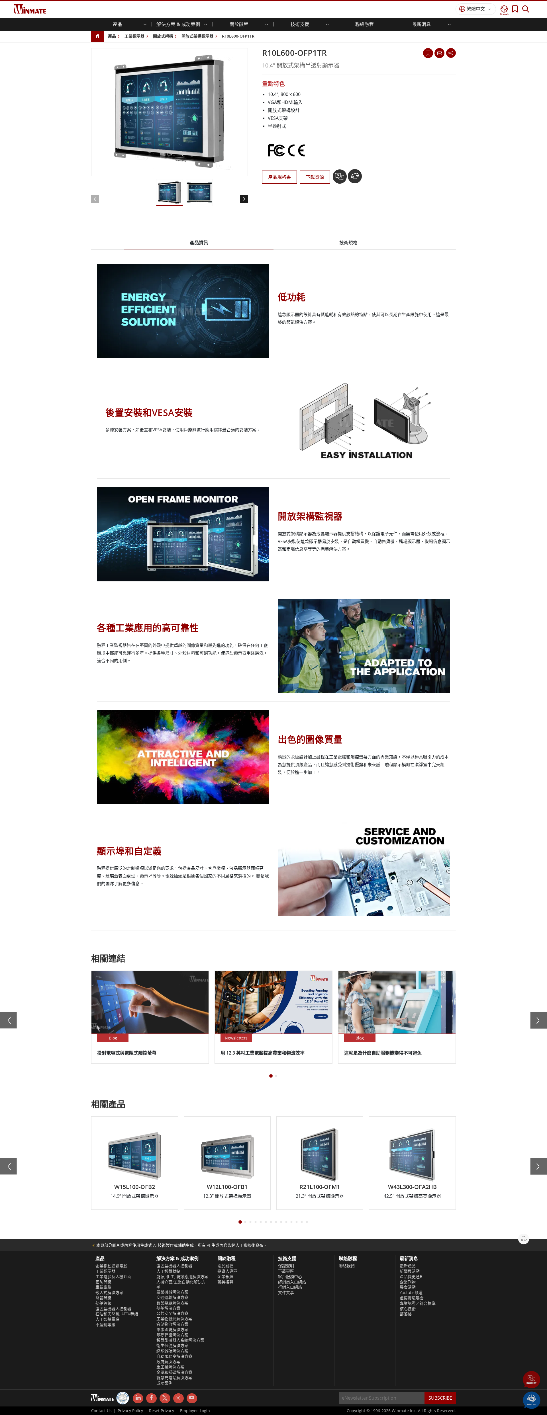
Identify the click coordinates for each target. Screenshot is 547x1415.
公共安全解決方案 (172, 1313)
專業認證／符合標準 (418, 1303)
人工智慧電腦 (107, 1319)
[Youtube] (191, 1398)
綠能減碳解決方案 (172, 1351)
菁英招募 (225, 1282)
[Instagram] (178, 1398)
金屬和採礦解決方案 (174, 1372)
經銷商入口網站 (292, 1282)
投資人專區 (227, 1271)
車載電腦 (103, 1287)
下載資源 (315, 177)
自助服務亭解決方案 (174, 1356)
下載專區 (286, 1271)
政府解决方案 (168, 1361)
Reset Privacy (161, 1411)
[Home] (97, 36)
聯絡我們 (347, 1265)
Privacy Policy (130, 1411)
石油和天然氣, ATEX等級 (116, 1313)
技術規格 (348, 242)
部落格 (406, 1313)
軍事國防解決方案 (172, 1329)
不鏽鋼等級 (105, 1324)
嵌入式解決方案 (109, 1292)
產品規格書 (279, 177)
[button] (532, 1380)
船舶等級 (103, 1303)
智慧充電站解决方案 (174, 1377)
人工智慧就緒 (168, 1271)
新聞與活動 (410, 1271)
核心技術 (408, 1308)
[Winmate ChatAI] (532, 1399)
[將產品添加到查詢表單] (340, 178)
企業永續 (225, 1276)
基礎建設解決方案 (172, 1335)
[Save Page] (428, 52)
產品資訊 (199, 242)
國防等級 (103, 1282)
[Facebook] (151, 1398)
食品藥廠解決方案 (172, 1302)
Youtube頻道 (411, 1292)
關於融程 (225, 1265)
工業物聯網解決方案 (174, 1318)
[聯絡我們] (439, 53)
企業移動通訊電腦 (111, 1265)
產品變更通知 (412, 1276)
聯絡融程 (364, 24)
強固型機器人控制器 (113, 1308)
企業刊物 (408, 1282)
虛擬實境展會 (412, 1298)
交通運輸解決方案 (172, 1297)
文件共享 (286, 1292)
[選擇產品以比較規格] (355, 178)
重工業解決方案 (170, 1366)
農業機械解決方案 (172, 1292)
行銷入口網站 (290, 1287)
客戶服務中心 (290, 1276)
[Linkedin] (138, 1398)
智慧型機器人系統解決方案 (180, 1340)
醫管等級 (103, 1298)
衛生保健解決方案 (172, 1345)
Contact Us (101, 1411)
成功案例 (164, 1383)
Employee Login (195, 1411)
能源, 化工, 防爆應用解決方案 (182, 1276)
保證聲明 (286, 1265)
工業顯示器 (134, 36)
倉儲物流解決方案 (172, 1324)
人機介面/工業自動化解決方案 (181, 1284)
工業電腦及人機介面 (113, 1276)
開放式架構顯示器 (197, 36)
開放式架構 (163, 36)
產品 (112, 36)
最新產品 (408, 1265)
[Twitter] (164, 1398)
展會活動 (408, 1287)
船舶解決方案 (168, 1308)
